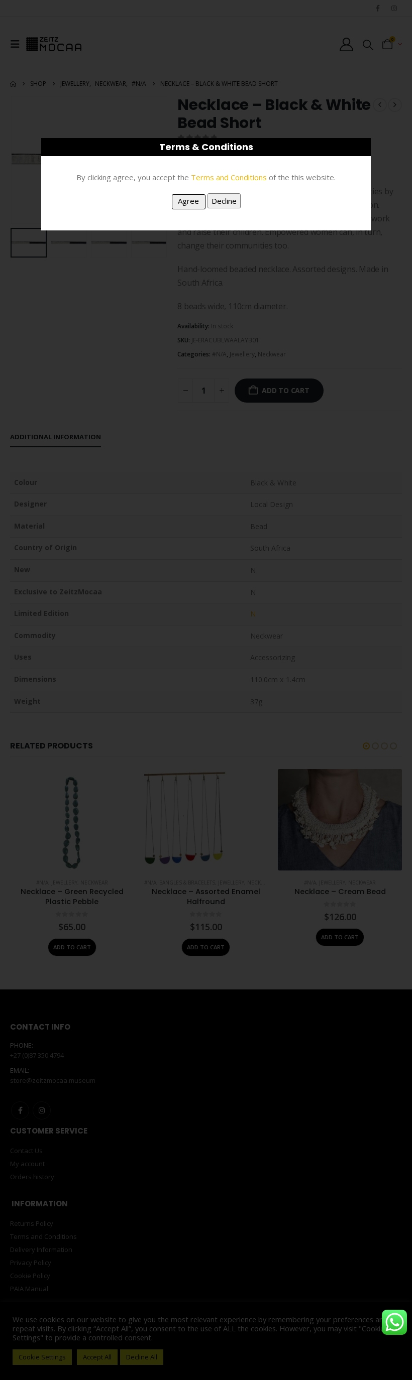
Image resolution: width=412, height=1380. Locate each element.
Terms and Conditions (229, 177)
